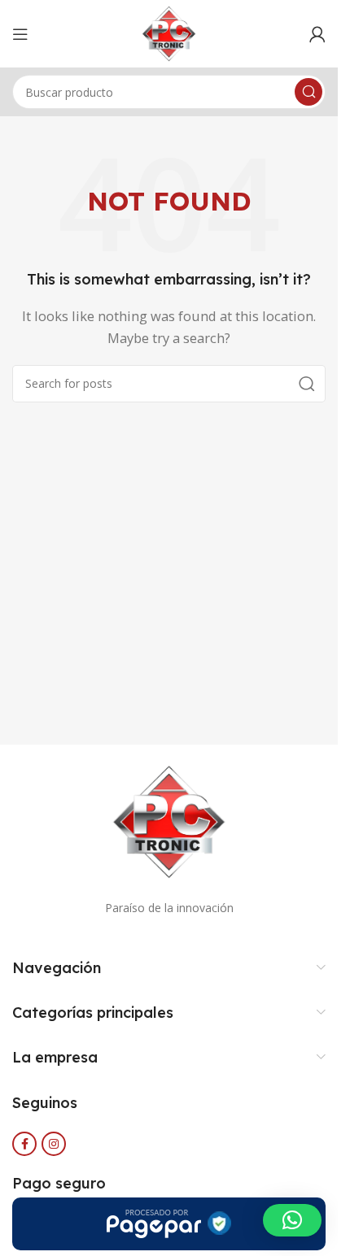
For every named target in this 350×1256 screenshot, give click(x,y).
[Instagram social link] (54, 1144)
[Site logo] (169, 32)
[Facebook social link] (24, 1144)
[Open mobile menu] (20, 34)
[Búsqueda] (308, 92)
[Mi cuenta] (317, 34)
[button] (292, 1220)
